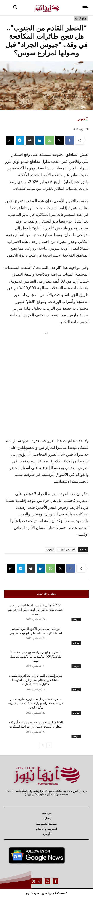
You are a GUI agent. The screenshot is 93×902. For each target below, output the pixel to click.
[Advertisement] (46, 383)
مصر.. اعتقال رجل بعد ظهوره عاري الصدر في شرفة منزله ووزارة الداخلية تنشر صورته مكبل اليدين (35, 703)
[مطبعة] (30, 140)
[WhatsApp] (49, 140)
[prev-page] (49, 745)
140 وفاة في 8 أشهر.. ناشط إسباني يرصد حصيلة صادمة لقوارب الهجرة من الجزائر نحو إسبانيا (35, 610)
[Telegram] (20, 140)
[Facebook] (69, 140)
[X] (59, 140)
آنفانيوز (82, 119)
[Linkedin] (39, 140)
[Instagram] (47, 881)
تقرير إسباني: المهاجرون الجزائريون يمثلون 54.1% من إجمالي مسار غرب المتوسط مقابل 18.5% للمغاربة (35, 680)
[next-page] (42, 745)
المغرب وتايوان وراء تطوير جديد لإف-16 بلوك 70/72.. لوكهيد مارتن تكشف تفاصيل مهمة (35, 656)
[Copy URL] (10, 140)
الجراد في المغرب (66, 549)
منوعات (80, 18)
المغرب (50, 549)
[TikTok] (39, 881)
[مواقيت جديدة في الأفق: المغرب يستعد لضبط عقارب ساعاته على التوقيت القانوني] (76, 636)
